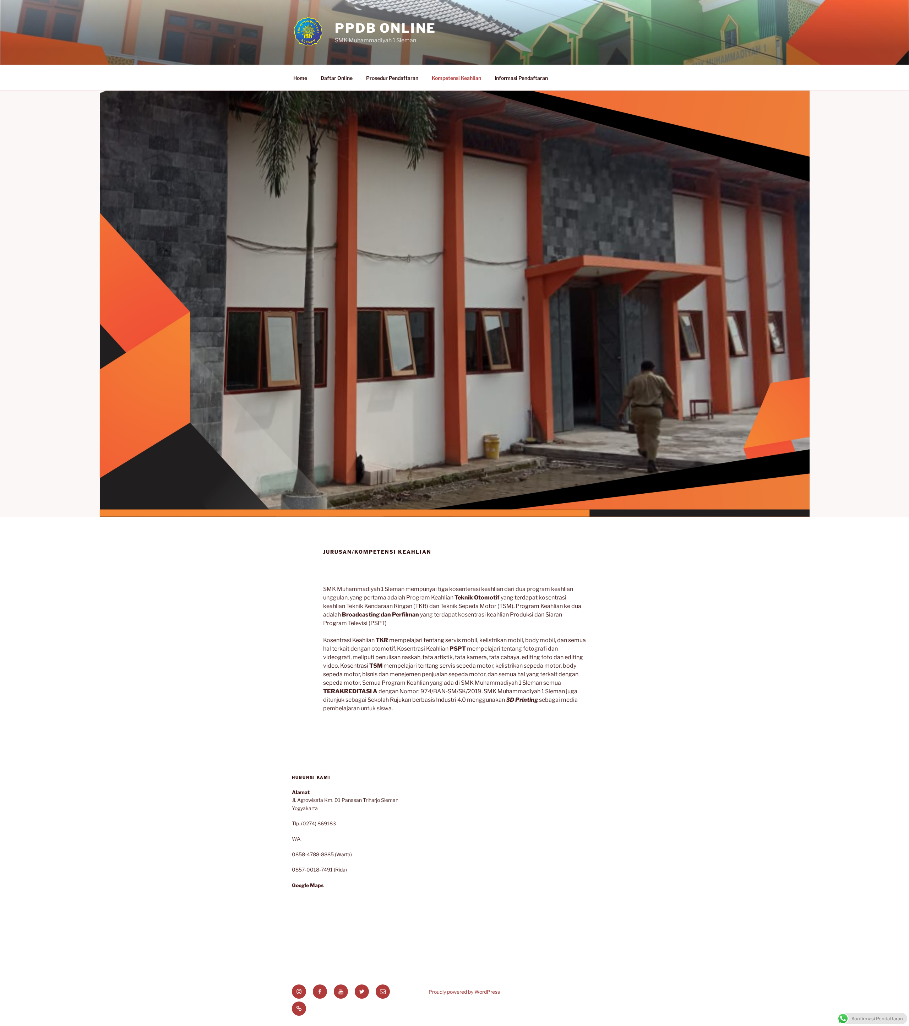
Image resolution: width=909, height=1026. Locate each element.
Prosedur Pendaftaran (392, 78)
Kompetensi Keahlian (456, 78)
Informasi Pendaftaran (521, 78)
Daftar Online (337, 78)
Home (300, 78)
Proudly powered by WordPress (464, 992)
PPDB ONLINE (385, 28)
